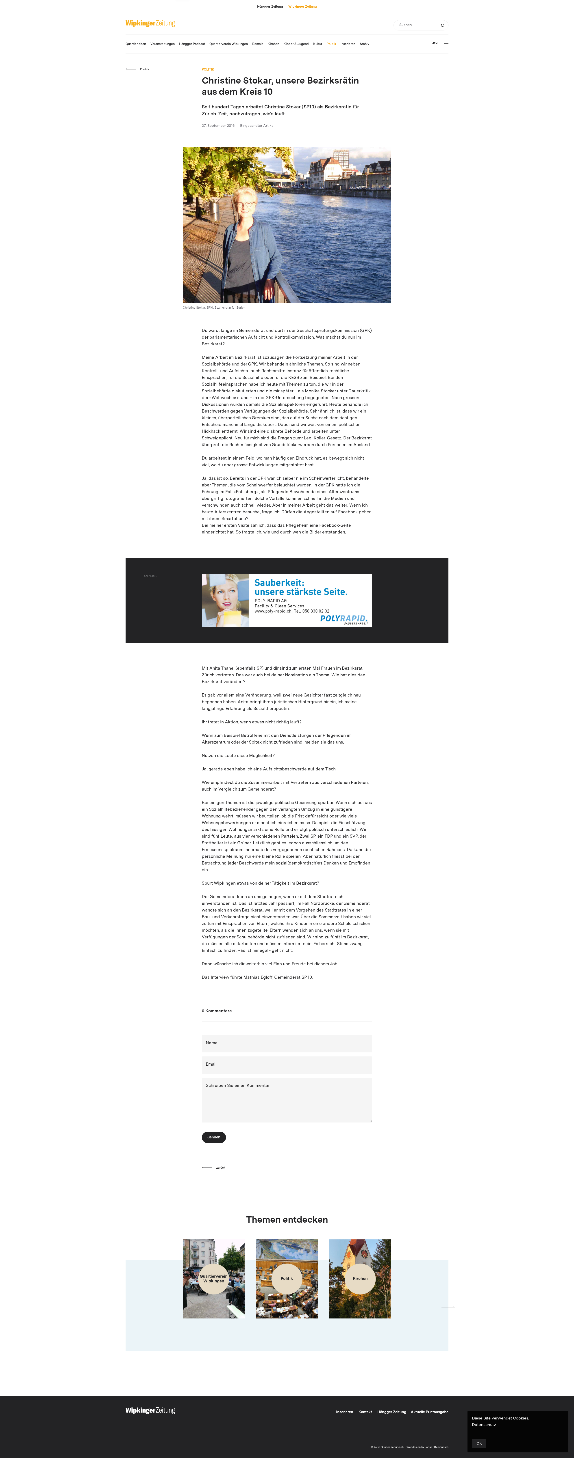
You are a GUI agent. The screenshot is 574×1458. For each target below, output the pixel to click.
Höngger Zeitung (270, 6)
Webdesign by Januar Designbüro (427, 1447)
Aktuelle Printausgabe (429, 1412)
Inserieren (344, 1412)
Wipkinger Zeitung (302, 6)
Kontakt (365, 1412)
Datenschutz (484, 1425)
